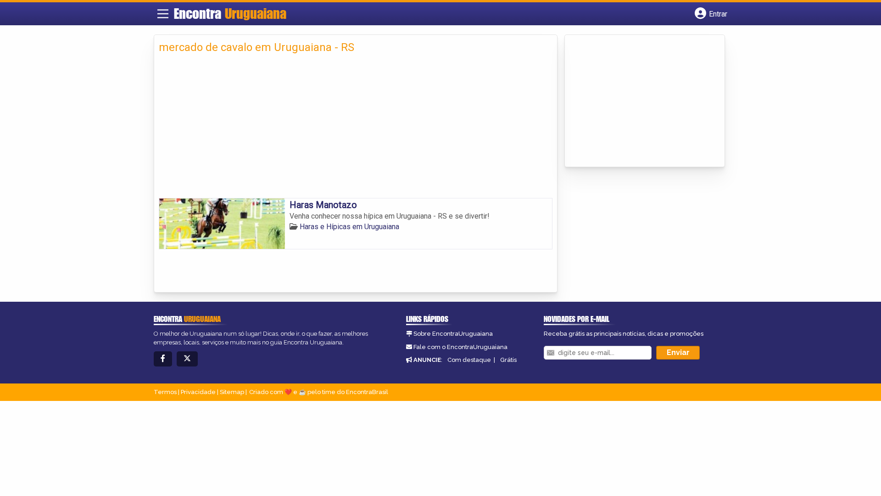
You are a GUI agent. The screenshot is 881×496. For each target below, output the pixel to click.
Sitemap (232, 392)
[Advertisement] (355, 129)
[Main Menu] (163, 14)
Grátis (508, 359)
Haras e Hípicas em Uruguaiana (349, 226)
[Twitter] (187, 358)
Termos (165, 392)
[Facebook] (163, 358)
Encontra (230, 13)
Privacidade (198, 392)
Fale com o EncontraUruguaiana (460, 347)
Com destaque (469, 359)
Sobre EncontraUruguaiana (453, 333)
